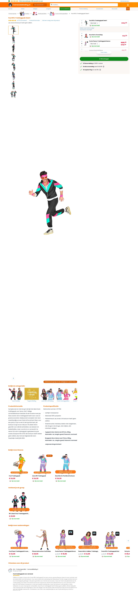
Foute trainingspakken (61, 13)
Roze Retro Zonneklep (96, 35)
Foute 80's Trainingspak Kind (110, 551)
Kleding (27, 13)
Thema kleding (83, 9)
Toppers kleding (31, 401)
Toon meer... (104, 52)
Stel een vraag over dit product (51, 20)
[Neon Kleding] (15, 394)
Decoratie (114, 9)
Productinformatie (34, 20)
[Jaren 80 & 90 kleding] (47, 394)
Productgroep (12, 13)
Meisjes (35, 9)
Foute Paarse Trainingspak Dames (99, 41)
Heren (22, 9)
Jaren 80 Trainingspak (39, 476)
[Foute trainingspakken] (63, 394)
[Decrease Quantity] (81, 25)
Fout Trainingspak (14, 476)
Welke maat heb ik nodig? (87, 28)
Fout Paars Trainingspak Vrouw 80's (20, 551)
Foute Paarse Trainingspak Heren (65, 551)
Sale (128, 9)
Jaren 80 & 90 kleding (47, 401)
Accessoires (99, 9)
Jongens (48, 9)
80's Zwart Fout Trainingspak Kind (19, 513)
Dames (10, 9)
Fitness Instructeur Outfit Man (41, 551)
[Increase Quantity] (81, 20)
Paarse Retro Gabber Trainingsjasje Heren (91, 551)
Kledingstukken (42, 13)
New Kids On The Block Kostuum (65, 476)
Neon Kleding (15, 401)
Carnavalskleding (65, 9)
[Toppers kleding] (31, 394)
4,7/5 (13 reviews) (22, 20)
